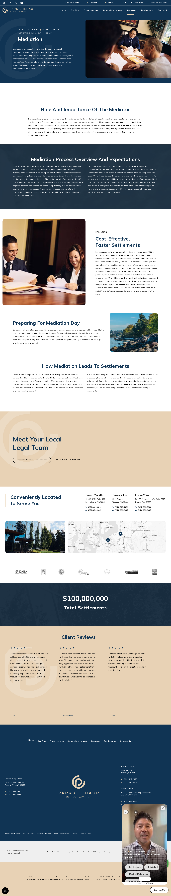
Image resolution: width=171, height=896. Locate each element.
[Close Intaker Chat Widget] (163, 808)
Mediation (50, 33)
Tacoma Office (127, 766)
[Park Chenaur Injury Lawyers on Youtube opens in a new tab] (22, 2)
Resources (33, 30)
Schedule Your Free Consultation (32, 460)
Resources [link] (131, 10)
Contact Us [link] (163, 10)
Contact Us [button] (159, 890)
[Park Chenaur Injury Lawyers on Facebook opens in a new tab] (10, 2)
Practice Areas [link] (91, 10)
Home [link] (63, 10)
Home (20, 30)
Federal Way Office (13, 779)
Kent (56, 834)
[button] (5, 890)
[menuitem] (4, 2)
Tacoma (39, 834)
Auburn (74, 834)
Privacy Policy (69, 852)
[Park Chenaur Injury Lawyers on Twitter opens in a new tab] (16, 2)
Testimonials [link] (147, 10)
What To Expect (50, 30)
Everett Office (127, 788)
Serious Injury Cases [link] (112, 10)
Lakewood (64, 834)
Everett (48, 834)
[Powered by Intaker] (150, 883)
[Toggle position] (126, 812)
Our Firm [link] (75, 10)
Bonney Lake (85, 834)
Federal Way (28, 834)
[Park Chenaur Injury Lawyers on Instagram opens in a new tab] (4, 2)
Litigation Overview (30, 33)
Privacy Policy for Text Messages (89, 852)
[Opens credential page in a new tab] (21, 572)
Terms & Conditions (54, 852)
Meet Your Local (37, 443)
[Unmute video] (136, 812)
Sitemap (107, 852)
